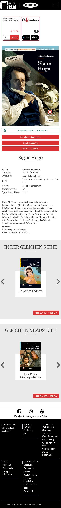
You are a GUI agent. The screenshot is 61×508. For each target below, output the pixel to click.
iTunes (35, 37)
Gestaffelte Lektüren (31, 175)
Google (26, 37)
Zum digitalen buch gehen (30, 137)
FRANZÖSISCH (30, 172)
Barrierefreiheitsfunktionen (32, 130)
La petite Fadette (30, 291)
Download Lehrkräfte (30, 148)
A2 (23, 188)
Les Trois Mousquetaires (30, 376)
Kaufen (15, 37)
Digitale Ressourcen (30, 143)
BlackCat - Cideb (19, 5)
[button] (2, 281)
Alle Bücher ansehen (45, 313)
